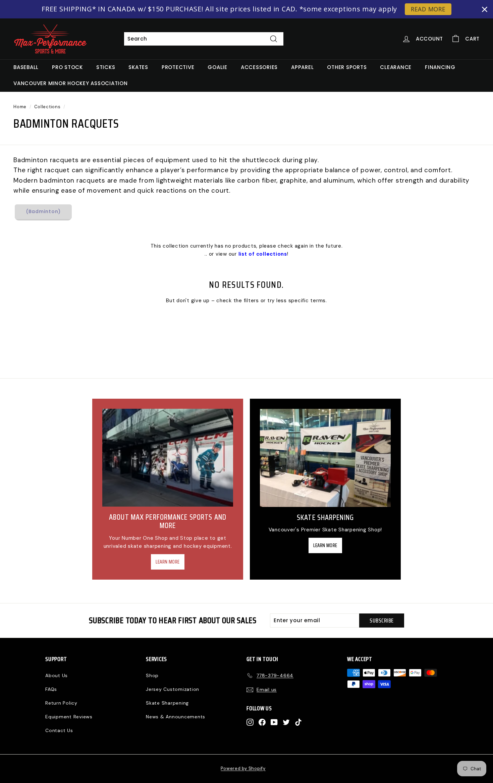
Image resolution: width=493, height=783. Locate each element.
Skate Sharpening (167, 703)
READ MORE (428, 9)
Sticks (105, 67)
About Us (56, 675)
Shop (152, 675)
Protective (178, 67)
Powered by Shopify (243, 768)
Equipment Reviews (69, 717)
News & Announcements (175, 717)
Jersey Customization (172, 689)
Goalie (217, 67)
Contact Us (59, 730)
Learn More (168, 562)
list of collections (262, 254)
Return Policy (61, 703)
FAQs (51, 689)
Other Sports (347, 67)
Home (19, 107)
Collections (47, 107)
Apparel (302, 67)
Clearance (396, 67)
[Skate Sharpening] (325, 458)
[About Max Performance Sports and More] (167, 458)
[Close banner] (485, 9)
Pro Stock (67, 67)
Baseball (26, 67)
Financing (440, 67)
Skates (138, 67)
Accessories (259, 67)
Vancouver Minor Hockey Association (70, 83)
